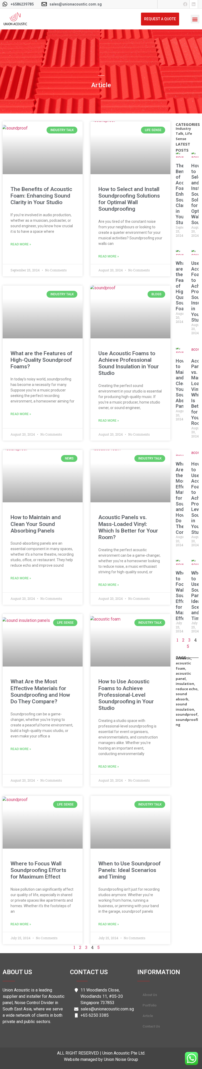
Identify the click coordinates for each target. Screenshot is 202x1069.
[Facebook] (185, 4)
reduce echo (187, 688)
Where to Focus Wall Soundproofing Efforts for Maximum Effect (38, 870)
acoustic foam (183, 666)
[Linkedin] (194, 4)
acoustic (183, 658)
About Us (150, 995)
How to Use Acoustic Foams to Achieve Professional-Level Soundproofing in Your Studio (126, 694)
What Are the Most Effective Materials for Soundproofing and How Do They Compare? (40, 691)
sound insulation (185, 707)
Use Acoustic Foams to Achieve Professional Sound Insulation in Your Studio (128, 363)
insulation (185, 683)
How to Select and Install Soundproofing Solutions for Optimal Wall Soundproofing (129, 199)
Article (148, 1016)
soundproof (187, 714)
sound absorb (182, 696)
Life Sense (184, 136)
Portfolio (149, 1005)
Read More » (21, 244)
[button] (195, 19)
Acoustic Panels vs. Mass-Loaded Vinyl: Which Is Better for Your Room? (128, 527)
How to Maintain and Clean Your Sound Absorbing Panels (36, 524)
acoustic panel (183, 676)
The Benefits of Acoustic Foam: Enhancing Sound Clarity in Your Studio (41, 195)
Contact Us (151, 1026)
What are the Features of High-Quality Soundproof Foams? (41, 360)
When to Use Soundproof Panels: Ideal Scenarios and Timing (129, 870)
